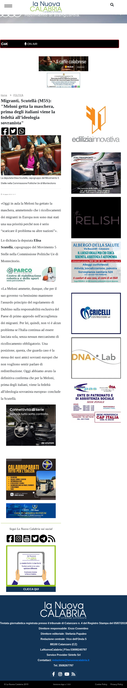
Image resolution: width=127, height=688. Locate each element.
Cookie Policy (101, 684)
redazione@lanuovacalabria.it (70, 660)
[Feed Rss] (73, 674)
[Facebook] (53, 674)
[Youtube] (67, 674)
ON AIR (31, 44)
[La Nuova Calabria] (46, 6)
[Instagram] (60, 674)
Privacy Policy (116, 684)
